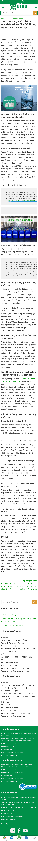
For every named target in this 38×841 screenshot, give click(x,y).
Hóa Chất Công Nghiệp (9, 18)
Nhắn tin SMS (34, 840)
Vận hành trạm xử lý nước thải (12, 626)
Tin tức (21, 18)
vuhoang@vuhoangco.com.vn (12, 1)
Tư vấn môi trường (8, 615)
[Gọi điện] (19, 837)
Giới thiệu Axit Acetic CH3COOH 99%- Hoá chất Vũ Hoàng (9, 586)
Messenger (26, 840)
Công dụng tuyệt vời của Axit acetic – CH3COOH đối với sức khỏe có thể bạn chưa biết (28, 586)
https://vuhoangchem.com (9, 819)
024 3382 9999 (28, 1)
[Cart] (36, 7)
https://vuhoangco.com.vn (9, 755)
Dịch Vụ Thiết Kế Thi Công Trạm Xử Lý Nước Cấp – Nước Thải (18, 620)
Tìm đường (4, 840)
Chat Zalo (12, 840)
